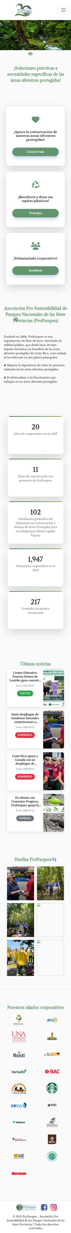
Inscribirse (35, 270)
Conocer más (35, 151)
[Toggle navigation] (63, 10)
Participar (35, 213)
